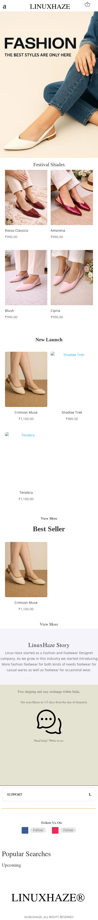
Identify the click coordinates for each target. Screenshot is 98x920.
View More (49, 518)
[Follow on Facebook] (25, 830)
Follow (38, 830)
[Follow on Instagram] (55, 830)
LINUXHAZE (50, 6)
